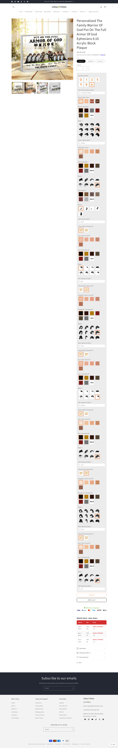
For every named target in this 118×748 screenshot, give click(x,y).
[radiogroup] (91, 82)
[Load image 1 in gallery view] (17, 88)
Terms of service (39, 715)
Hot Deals (14, 715)
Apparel (61, 703)
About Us (14, 709)
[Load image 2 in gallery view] (30, 88)
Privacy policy (39, 706)
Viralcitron (33, 744)
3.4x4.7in (81, 61)
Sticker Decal (63, 715)
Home (13, 703)
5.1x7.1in (100, 61)
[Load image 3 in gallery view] (42, 88)
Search (13, 706)
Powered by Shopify (41, 744)
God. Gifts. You (63, 706)
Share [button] (80, 662)
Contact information (85, 744)
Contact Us (38, 703)
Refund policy (39, 709)
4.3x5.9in (90, 61)
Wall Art (61, 712)
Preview (91, 595)
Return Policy (39, 718)
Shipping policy (39, 712)
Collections (14, 712)
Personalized (15, 718)
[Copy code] (94, 629)
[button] (13, 7)
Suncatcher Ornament (65, 718)
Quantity (79, 65)
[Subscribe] (72, 688)
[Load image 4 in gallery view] (54, 88)
